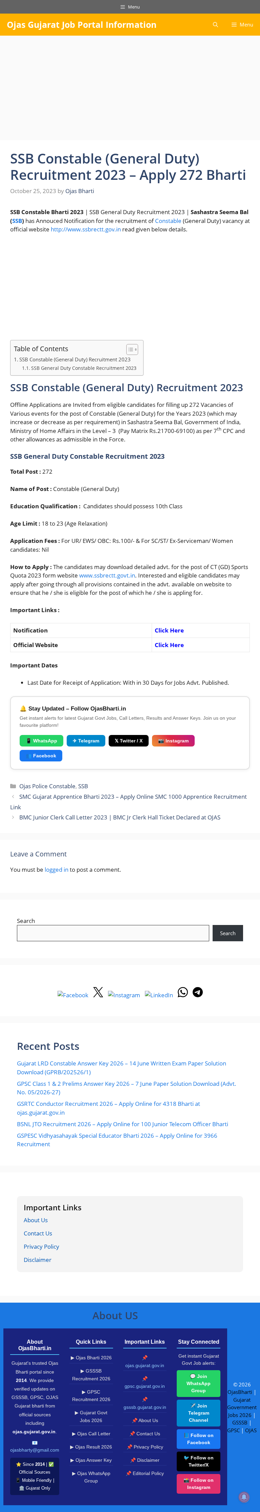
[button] (215, 25)
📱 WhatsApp (41, 740)
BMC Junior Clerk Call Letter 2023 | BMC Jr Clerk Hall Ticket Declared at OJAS (119, 817)
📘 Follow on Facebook (198, 1439)
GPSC (233, 1430)
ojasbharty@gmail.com (34, 1450)
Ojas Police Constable (47, 786)
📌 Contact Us (144, 1433)
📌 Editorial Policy (145, 1473)
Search (26, 921)
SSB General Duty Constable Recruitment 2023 (83, 368)
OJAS (251, 1430)
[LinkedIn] (159, 995)
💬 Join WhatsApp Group (199, 1383)
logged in (56, 869)
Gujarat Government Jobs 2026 (242, 1407)
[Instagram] (124, 995)
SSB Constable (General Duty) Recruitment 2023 (75, 359)
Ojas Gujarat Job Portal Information (81, 24)
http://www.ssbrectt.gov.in (86, 229)
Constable (168, 221)
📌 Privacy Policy (145, 1447)
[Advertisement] (130, 89)
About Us (36, 1220)
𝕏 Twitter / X (129, 740)
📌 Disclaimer (144, 1460)
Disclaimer (37, 1260)
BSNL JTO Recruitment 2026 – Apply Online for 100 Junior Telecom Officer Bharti (122, 1124)
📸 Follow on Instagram (198, 1483)
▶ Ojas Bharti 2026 (91, 1357)
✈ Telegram (86, 740)
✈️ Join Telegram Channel (198, 1413)
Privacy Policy (41, 1246)
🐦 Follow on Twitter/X (198, 1461)
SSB (17, 221)
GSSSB (239, 1422)
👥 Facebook (41, 755)
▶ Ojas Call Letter (91, 1433)
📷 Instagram (173, 740)
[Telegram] (197, 995)
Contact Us (38, 1233)
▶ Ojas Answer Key (91, 1460)
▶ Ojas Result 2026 (91, 1447)
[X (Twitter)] (98, 995)
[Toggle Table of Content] (128, 349)
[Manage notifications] (244, 1497)
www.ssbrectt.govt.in (107, 575)
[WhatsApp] (183, 995)
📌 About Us (145, 1420)
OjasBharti (240, 1391)
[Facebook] (73, 995)
